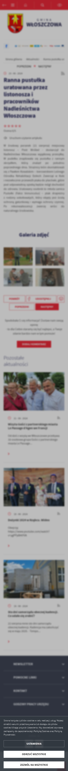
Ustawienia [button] (34, 744)
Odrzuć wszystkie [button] (34, 754)
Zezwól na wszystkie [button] (34, 765)
